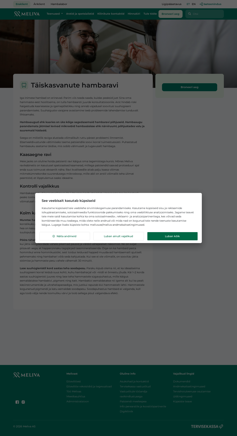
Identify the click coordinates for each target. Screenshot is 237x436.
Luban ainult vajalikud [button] (118, 236)
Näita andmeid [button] (66, 236)
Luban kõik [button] (172, 236)
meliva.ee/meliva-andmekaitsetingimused (117, 224)
